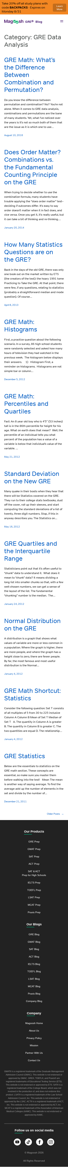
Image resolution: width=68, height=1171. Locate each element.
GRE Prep (34, 841)
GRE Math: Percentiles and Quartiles (26, 403)
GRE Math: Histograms (20, 325)
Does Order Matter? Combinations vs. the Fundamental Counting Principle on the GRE (32, 167)
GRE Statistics (24, 756)
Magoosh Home (34, 1023)
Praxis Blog (34, 993)
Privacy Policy (34, 1038)
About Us (34, 1030)
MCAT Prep (34, 904)
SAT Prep (34, 856)
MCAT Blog (34, 986)
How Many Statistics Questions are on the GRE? (33, 252)
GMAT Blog (34, 941)
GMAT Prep (34, 849)
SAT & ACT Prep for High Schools (34, 873)
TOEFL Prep (34, 890)
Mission (34, 1045)
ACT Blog (34, 956)
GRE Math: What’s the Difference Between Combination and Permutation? (29, 75)
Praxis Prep (34, 912)
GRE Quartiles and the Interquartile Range (30, 551)
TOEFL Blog (34, 971)
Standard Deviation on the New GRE (31, 477)
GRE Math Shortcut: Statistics (32, 694)
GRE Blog (34, 934)
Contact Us (34, 1060)
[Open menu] (62, 21)
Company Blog (34, 1001)
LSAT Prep (34, 897)
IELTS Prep (34, 882)
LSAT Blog (34, 978)
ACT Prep (34, 863)
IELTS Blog (34, 964)
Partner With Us (34, 1052)
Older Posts (55, 813)
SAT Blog (34, 949)
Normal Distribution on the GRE (32, 624)
